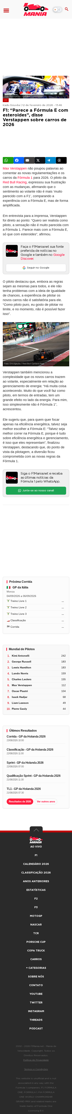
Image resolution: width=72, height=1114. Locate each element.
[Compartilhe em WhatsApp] (8, 160)
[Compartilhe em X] (40, 160)
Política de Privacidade (36, 1060)
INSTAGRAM (36, 1011)
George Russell (21, 661)
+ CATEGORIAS (36, 968)
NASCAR (36, 924)
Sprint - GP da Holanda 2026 (25, 762)
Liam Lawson (20, 702)
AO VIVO (36, 846)
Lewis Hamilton (21, 667)
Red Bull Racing (15, 182)
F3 (36, 907)
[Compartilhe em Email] (29, 160)
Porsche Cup (36, 942)
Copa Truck (36, 950)
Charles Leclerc (21, 679)
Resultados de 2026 (20, 801)
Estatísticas (36, 890)
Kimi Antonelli (20, 655)
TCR (36, 933)
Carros (36, 959)
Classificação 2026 (36, 872)
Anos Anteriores (36, 881)
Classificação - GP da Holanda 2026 (30, 749)
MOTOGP (36, 916)
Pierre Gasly (19, 708)
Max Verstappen (15, 168)
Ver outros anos (46, 801)
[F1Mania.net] (36, 9)
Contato (36, 985)
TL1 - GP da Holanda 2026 (24, 788)
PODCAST (36, 1028)
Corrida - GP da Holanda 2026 (26, 736)
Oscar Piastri (20, 691)
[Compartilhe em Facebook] (18, 160)
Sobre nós (36, 976)
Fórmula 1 (25, 177)
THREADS (36, 1020)
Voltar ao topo (36, 831)
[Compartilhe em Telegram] (50, 160)
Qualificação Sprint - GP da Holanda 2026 (33, 775)
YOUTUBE (36, 994)
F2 (36, 898)
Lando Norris (20, 673)
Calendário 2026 (36, 864)
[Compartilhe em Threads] (61, 160)
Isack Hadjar (19, 696)
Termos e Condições (36, 1069)
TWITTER (36, 1002)
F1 (6, 100)
